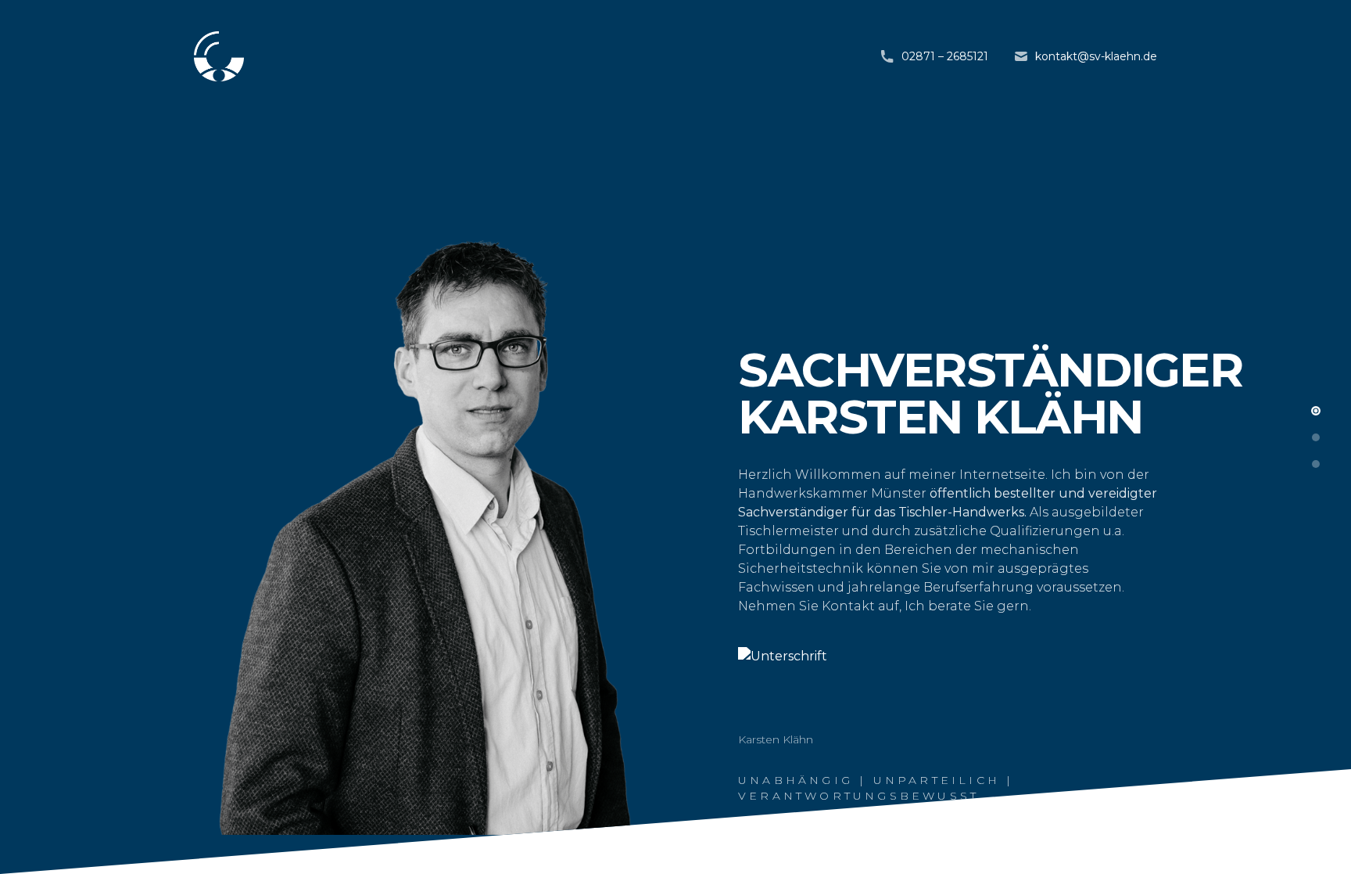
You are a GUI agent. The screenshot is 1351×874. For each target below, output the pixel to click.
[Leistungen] (1316, 437)
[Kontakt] (1316, 464)
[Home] (1316, 410)
